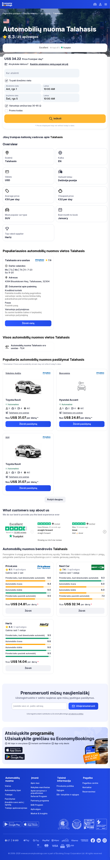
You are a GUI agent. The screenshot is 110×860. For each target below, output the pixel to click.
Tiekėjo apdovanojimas (16, 808)
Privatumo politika (65, 786)
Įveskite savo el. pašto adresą (28, 706)
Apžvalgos (36, 809)
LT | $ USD (13, 840)
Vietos (8, 786)
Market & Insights (39, 813)
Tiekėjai (8, 794)
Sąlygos (60, 790)
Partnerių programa (40, 800)
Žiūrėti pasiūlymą (28, 424)
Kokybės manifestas (40, 787)
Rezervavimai (88, 791)
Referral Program (39, 796)
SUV (8, 437)
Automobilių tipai (13, 790)
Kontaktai (86, 787)
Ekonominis (64, 373)
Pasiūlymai (10, 799)
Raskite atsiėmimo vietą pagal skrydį (49, 64)
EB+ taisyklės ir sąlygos (68, 794)
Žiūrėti (28, 610)
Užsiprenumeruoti (85, 706)
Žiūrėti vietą (28, 323)
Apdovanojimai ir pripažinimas (39, 792)
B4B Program (37, 805)
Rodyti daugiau (55, 499)
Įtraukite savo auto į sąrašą (14, 803)
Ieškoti (57, 118)
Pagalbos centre (90, 783)
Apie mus (35, 783)
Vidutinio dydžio (13, 373)
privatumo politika (76, 714)
